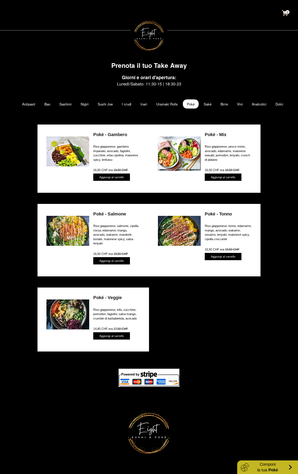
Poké (191, 104)
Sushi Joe (105, 104)
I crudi (126, 104)
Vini (240, 104)
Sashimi (65, 104)
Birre (224, 104)
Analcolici (259, 104)
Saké (207, 104)
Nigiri (85, 104)
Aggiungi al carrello (111, 177)
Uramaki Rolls (167, 104)
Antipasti (28, 104)
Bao (47, 104)
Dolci (279, 104)
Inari (143, 104)
